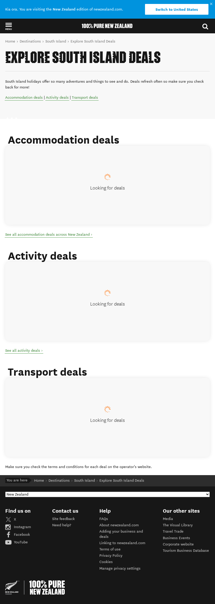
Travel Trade (173, 531)
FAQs (103, 519)
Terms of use (110, 549)
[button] (8, 26)
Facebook (21, 534)
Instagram (22, 527)
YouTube (20, 542)
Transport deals (85, 97)
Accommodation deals (24, 97)
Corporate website (178, 544)
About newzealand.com (119, 525)
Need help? (61, 525)
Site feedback (63, 519)
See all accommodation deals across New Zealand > (48, 234)
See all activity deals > (24, 350)
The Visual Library (178, 525)
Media (168, 519)
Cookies (106, 562)
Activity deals (57, 97)
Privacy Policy (110, 555)
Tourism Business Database (186, 550)
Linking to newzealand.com (122, 543)
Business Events (176, 538)
